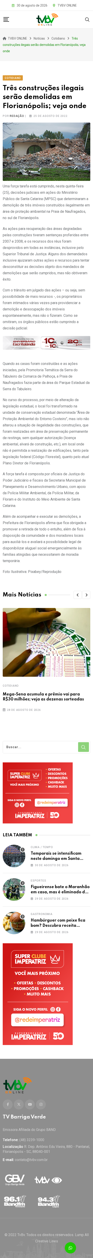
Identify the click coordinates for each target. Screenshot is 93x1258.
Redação (17, 116)
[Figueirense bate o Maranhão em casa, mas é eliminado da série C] (14, 889)
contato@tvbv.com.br (31, 1160)
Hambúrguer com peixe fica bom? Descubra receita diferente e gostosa (58, 925)
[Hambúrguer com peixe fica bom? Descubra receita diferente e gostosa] (14, 923)
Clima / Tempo (42, 847)
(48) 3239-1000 (31, 1140)
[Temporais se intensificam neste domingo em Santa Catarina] (14, 856)
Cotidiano (11, 685)
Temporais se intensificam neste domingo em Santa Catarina (56, 858)
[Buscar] (87, 19)
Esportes (38, 880)
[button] (78, 595)
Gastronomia (42, 914)
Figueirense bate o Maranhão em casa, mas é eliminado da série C (60, 892)
